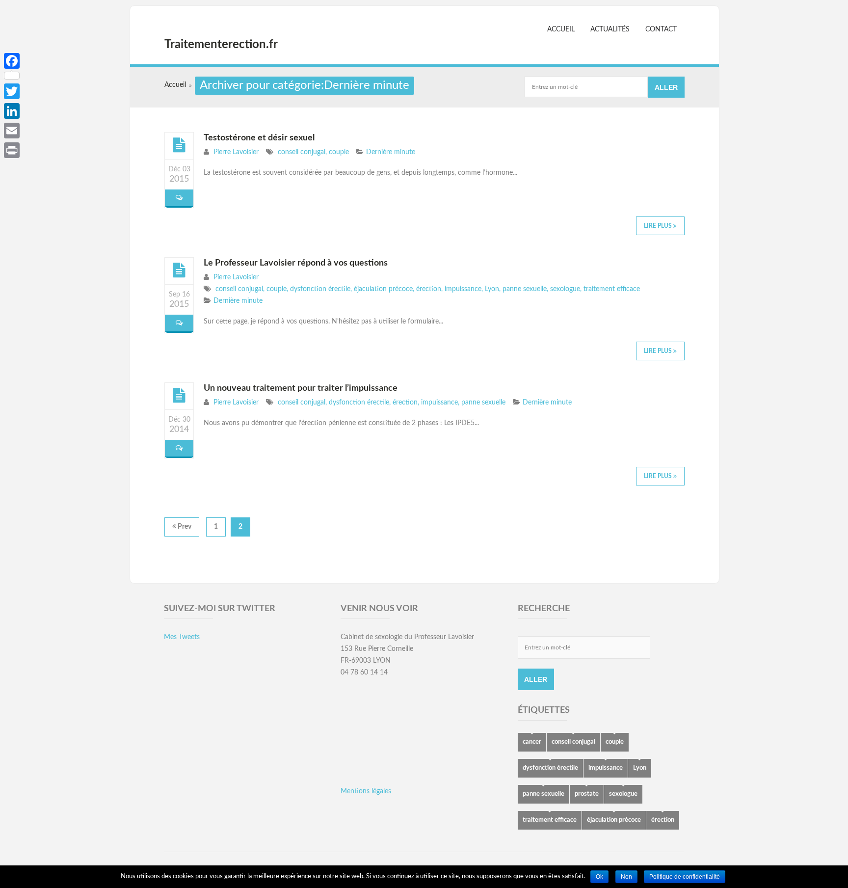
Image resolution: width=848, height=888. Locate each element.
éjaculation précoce (383, 289)
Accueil (561, 29)
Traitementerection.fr (221, 45)
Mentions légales (366, 791)
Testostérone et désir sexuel (259, 138)
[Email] (12, 130)
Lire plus (658, 226)
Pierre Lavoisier (236, 152)
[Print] (12, 150)
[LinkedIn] (12, 111)
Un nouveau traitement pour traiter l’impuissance (301, 388)
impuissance (463, 289)
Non (626, 876)
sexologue (565, 289)
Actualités (610, 29)
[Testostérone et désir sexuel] (179, 145)
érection (428, 289)
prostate (587, 794)
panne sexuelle (525, 289)
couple (339, 152)
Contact (661, 29)
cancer (532, 742)
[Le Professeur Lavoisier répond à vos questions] (179, 270)
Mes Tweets (182, 637)
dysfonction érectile (320, 289)
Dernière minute (390, 152)
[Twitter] (12, 91)
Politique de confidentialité (684, 876)
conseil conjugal (301, 152)
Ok (599, 876)
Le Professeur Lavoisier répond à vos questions (296, 263)
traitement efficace (611, 289)
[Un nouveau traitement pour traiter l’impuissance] (179, 396)
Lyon (492, 289)
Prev (183, 526)
